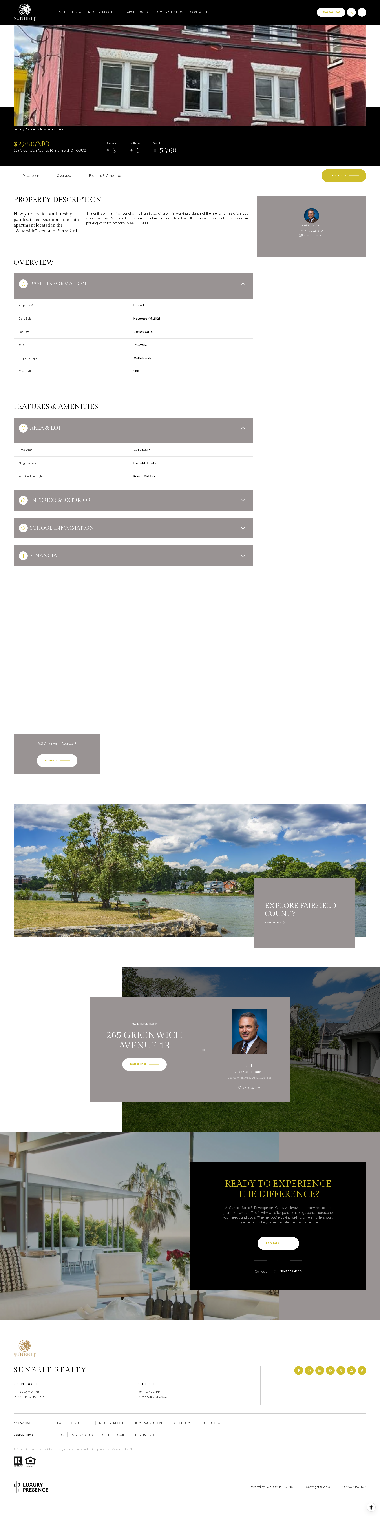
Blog (59, 1435)
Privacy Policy (353, 1487)
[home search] (351, 12)
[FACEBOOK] (298, 1370)
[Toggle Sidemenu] (362, 12)
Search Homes (135, 12)
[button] (344, 175)
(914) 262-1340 (313, 231)
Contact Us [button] (212, 1423)
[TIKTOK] (362, 1370)
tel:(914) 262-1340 (28, 1392)
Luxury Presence (280, 1487)
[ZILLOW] (351, 1370)
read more (273, 922)
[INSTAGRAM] (309, 1370)
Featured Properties (73, 1423)
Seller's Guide (114, 1435)
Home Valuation (169, 12)
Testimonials (147, 1435)
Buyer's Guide (83, 1435)
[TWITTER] (340, 1370)
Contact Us (200, 12)
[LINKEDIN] (319, 1370)
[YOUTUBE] (330, 1370)
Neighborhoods (102, 12)
